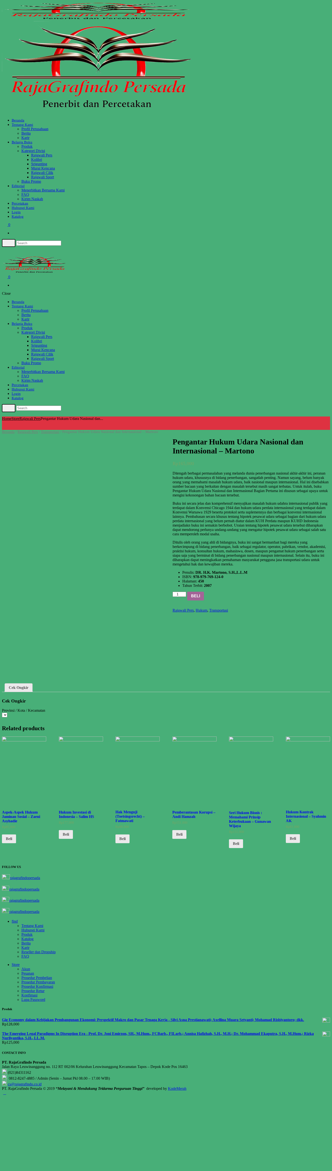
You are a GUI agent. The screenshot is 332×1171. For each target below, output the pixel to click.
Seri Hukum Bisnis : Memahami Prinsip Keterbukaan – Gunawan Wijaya (250, 819)
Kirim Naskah (32, 199)
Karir (25, 138)
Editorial (18, 186)
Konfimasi (29, 995)
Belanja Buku (22, 142)
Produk (27, 146)
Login (16, 212)
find (15, 921)
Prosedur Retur (32, 991)
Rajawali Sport (42, 177)
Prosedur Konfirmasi (37, 986)
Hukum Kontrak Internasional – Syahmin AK (306, 816)
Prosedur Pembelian (36, 978)
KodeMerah (177, 1088)
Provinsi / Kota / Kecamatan (23, 710)
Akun (25, 969)
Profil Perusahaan (34, 129)
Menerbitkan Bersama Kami (43, 190)
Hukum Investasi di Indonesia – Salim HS (76, 814)
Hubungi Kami (23, 208)
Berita (26, 133)
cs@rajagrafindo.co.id (25, 1084)
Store (15, 418)
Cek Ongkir (18, 687)
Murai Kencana (43, 168)
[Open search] (8, 243)
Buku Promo (31, 181)
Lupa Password (33, 1000)
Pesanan (27, 973)
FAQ (25, 194)
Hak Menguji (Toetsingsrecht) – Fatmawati (130, 816)
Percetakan (20, 203)
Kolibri (36, 159)
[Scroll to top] (4, 1093)
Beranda (18, 120)
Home (6, 418)
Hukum (201, 610)
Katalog (18, 216)
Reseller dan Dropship (38, 952)
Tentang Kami (22, 125)
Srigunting (39, 164)
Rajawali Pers (41, 155)
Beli (195, 596)
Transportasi (50, 432)
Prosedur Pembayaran (38, 982)
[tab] (19, 687)
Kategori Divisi (33, 151)
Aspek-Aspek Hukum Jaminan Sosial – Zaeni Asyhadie (21, 816)
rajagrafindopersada (25, 878)
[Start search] (8, 408)
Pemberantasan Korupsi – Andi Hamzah (193, 814)
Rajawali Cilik (42, 173)
